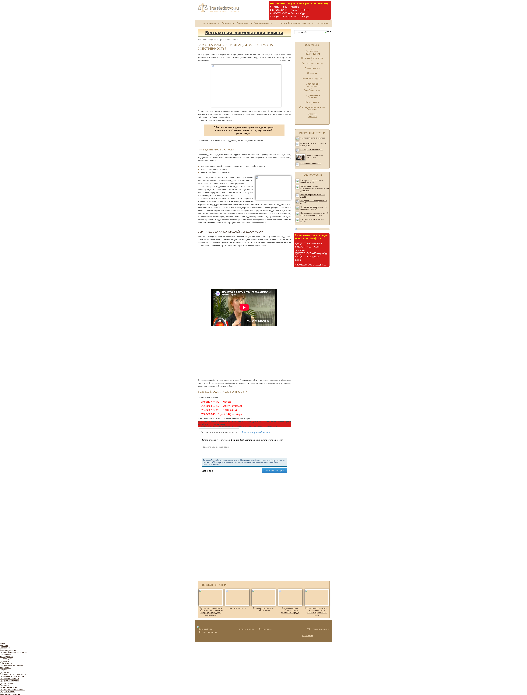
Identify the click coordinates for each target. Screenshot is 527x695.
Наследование (312, 95)
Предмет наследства (312, 63)
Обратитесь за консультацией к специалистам (230, 231)
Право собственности (312, 58)
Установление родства (10, 694)
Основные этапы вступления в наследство (313, 144)
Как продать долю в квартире (312, 138)
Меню (2, 643)
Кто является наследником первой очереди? (311, 181)
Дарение (226, 23)
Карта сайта (307, 635)
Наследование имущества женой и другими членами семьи (314, 214)
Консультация (209, 23)
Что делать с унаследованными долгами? (313, 202)
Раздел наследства (312, 78)
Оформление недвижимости (13, 674)
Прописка (312, 73)
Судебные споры (312, 90)
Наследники (322, 23)
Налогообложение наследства (294, 23)
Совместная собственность (12, 689)
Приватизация (312, 68)
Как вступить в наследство (311, 150)
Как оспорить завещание (310, 164)
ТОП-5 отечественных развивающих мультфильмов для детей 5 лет (314, 188)
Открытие (312, 114)
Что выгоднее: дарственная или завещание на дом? (313, 208)
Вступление (5, 667)
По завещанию (312, 102)
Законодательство (263, 23)
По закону (4, 661)
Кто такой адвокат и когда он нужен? (312, 220)
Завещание (242, 23)
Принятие (312, 116)
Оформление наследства (312, 107)
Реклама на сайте (246, 629)
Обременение (312, 45)
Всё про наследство (207, 39)
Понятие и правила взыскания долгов (312, 196)
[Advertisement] (219, 268)
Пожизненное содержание (12, 676)
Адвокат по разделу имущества (314, 156)
